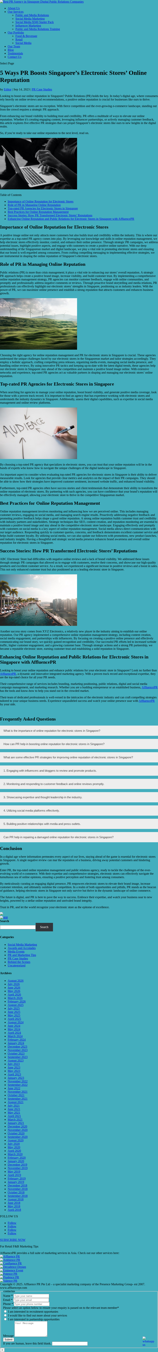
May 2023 (14, 1071)
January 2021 (16, 1123)
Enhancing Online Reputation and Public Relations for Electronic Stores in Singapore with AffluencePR (71, 218)
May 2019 (14, 1171)
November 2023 (18, 1050)
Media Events (16, 951)
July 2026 (14, 984)
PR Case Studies (42, 89)
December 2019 (17, 1164)
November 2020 (18, 1130)
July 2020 (14, 1143)
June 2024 (14, 1025)
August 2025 (16, 1005)
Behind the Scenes (19, 962)
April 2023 (14, 1074)
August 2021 (16, 1102)
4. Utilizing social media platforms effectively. (31, 810)
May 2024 (14, 1029)
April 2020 (14, 1150)
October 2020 (16, 1133)
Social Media (23, 43)
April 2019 (14, 1175)
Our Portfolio (16, 32)
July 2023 (14, 1064)
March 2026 (15, 998)
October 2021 (16, 1095)
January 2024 (16, 1043)
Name (8, 1295)
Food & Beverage (26, 36)
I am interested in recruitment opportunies (32, 1311)
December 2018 (17, 1185)
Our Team (14, 46)
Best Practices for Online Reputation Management (38, 212)
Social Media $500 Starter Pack (34, 22)
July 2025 (14, 1008)
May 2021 (14, 1112)
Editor (7, 89)
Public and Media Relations (32, 15)
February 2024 (17, 1039)
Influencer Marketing (28, 25)
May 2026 (14, 991)
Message (8, 1335)
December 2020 (17, 1126)
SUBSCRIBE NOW (12, 1239)
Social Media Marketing (30, 18)
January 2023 (16, 1077)
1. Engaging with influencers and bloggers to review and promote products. (50, 770)
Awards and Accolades (22, 948)
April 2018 (14, 1209)
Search (4, 921)
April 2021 (14, 1116)
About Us (14, 8)
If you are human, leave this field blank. (27, 1343)
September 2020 (18, 1136)
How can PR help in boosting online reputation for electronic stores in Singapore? (53, 744)
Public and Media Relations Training (37, 29)
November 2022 (18, 1081)
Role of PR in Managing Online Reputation (34, 205)
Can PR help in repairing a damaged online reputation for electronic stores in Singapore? (58, 837)
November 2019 (18, 1168)
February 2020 (17, 1157)
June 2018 (14, 1202)
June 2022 (14, 1088)
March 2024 (15, 1036)
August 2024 (16, 1022)
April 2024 (14, 1032)
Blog (11, 49)
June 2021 (14, 1109)
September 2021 (18, 1098)
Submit (9, 1339)
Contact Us (14, 56)
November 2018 (18, 1189)
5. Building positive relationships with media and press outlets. (42, 823)
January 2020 (16, 1161)
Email (8, 1299)
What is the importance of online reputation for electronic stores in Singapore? (51, 730)
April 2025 (14, 1018)
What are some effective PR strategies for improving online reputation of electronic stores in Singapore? (68, 757)
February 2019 (17, 1178)
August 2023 (16, 1060)
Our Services (16, 11)
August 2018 (16, 1199)
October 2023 (16, 1053)
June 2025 (14, 1012)
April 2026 (14, 994)
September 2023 (18, 1057)
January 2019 (16, 1182)
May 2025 (14, 1015)
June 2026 (14, 987)
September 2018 (18, 1196)
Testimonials (15, 53)
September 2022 (18, 1084)
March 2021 (15, 1119)
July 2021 (14, 1105)
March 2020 (15, 1154)
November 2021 (18, 1091)
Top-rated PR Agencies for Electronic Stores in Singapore (43, 208)
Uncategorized (16, 965)
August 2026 (16, 980)
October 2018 (16, 1192)
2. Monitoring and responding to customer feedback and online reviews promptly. (53, 784)
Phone (8, 1304)
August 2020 (16, 1140)
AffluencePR (8, 673)
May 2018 (14, 1206)
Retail (19, 39)
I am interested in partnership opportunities (33, 1319)
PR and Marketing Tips (22, 955)
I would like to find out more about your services (37, 1315)
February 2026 (17, 1001)
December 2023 (17, 1046)
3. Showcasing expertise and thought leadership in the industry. (42, 797)
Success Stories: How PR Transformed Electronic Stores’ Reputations (50, 215)
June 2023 (14, 1067)
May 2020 (14, 1147)
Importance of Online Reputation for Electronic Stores (40, 201)
